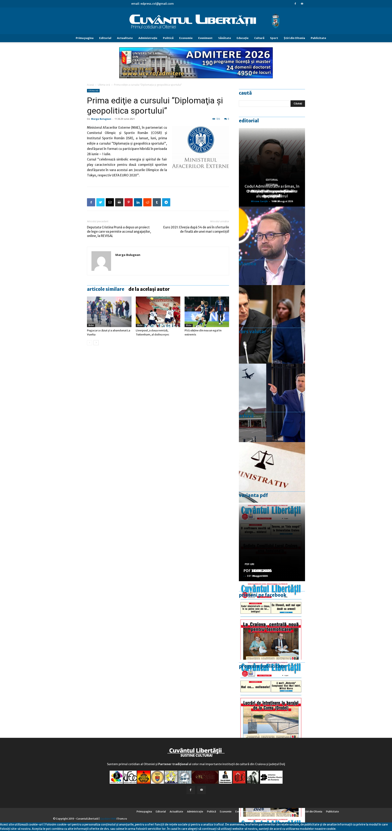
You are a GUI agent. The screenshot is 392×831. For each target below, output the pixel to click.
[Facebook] (295, 3)
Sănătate (224, 38)
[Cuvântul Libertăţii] (196, 21)
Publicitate (318, 38)
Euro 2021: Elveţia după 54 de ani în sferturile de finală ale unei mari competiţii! (196, 229)
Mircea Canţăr (259, 201)
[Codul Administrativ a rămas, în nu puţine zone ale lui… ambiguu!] (272, 481)
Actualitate (125, 38)
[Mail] (302, 3)
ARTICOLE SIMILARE (105, 289)
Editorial (105, 38)
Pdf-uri (249, 564)
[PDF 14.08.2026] (272, 699)
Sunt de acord (345, 829)
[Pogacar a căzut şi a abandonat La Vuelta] (109, 312)
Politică (168, 38)
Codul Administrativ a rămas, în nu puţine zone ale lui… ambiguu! (272, 191)
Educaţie (242, 38)
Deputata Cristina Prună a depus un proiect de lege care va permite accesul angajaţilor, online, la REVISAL (119, 231)
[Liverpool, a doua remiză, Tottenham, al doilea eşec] (158, 312)
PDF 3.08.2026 (256, 570)
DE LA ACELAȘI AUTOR (149, 289)
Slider (91, 325)
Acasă (90, 84)
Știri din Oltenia (294, 38)
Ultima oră (104, 84)
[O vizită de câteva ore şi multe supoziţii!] (272, 403)
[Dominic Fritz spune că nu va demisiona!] (272, 246)
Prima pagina (85, 38)
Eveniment (205, 38)
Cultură (259, 38)
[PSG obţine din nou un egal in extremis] (207, 312)
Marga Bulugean (101, 118)
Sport (274, 38)
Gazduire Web (108, 818)
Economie (186, 38)
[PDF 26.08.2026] (272, 620)
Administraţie (147, 38)
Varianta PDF (253, 495)
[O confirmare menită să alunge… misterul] (272, 324)
